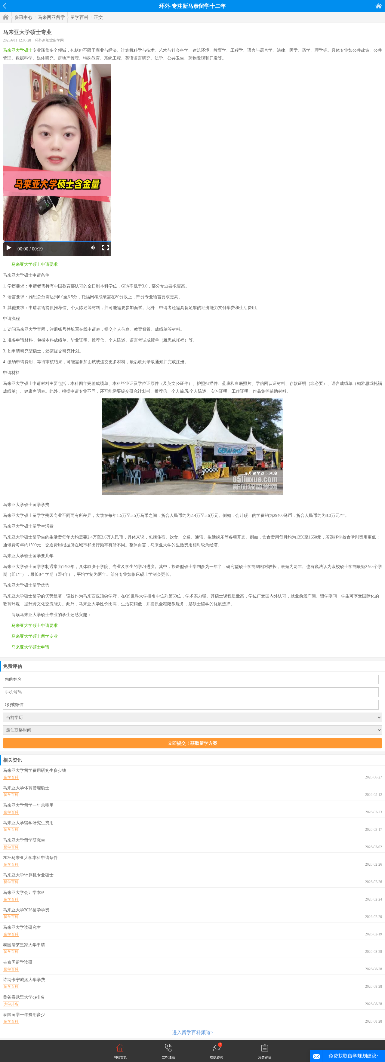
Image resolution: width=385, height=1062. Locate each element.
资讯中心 (23, 17)
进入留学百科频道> (192, 1032)
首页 (378, 5)
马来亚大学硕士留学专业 (34, 636)
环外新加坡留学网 (49, 40)
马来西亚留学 (51, 17)
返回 (4, 6)
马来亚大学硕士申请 (30, 647)
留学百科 (79, 17)
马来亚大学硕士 (17, 50)
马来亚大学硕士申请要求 (34, 264)
